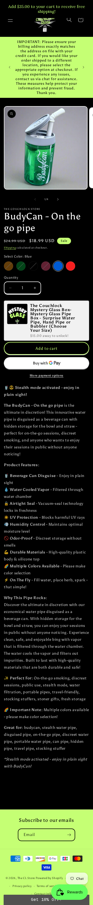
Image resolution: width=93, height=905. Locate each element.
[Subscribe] (69, 835)
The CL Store (26, 878)
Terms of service (48, 886)
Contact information (49, 893)
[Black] (33, 266)
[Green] (21, 266)
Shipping (10, 247)
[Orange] (8, 266)
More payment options (47, 375)
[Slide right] (58, 199)
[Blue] (58, 266)
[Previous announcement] (9, 67)
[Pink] (45, 266)
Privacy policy (22, 886)
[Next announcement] (83, 67)
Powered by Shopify (49, 878)
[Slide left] (35, 199)
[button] (10, 19)
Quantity (11, 277)
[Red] (70, 266)
